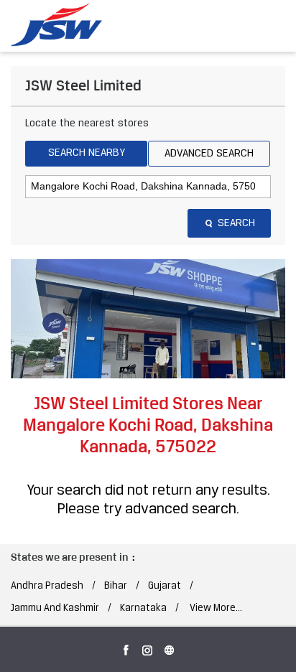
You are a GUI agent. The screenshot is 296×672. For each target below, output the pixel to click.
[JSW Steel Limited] (65, 25)
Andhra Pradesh (47, 586)
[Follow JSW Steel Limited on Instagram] (148, 647)
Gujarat (164, 586)
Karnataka (143, 608)
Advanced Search (209, 153)
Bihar (115, 586)
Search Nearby (86, 153)
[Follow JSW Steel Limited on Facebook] (126, 647)
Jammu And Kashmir (55, 608)
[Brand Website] (169, 647)
